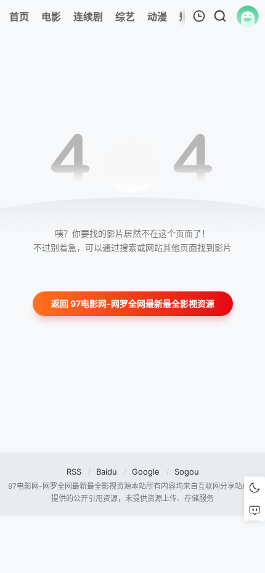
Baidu (106, 471)
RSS (74, 471)
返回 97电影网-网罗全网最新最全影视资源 (132, 303)
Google (146, 471)
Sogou (186, 471)
